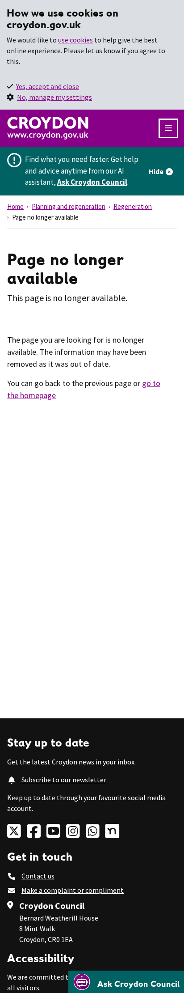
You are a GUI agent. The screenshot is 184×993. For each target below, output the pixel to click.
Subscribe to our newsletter (63, 779)
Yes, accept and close (47, 86)
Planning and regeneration (68, 206)
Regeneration (132, 206)
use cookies (75, 39)
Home (15, 206)
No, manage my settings (54, 97)
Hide (156, 171)
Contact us (37, 875)
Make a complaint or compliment (72, 890)
